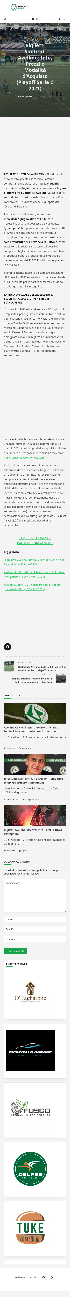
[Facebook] (33, 19)
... (7, 741)
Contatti (32, 1277)
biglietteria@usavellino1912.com (24, 457)
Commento (12, 882)
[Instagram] (37, 19)
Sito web (10, 939)
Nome (9, 919)
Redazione (11, 748)
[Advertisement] (35, 147)
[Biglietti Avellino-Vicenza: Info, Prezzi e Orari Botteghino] (35, 815)
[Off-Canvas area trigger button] (64, 19)
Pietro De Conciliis (27, 96)
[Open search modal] (5, 19)
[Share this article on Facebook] (7, 646)
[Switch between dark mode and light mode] (59, 19)
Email (9, 929)
